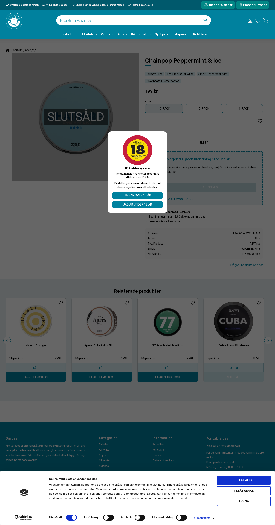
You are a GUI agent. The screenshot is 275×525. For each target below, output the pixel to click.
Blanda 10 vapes (255, 5)
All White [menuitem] (87, 34)
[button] (258, 20)
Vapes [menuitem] (105, 34)
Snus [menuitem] (120, 34)
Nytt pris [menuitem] (161, 34)
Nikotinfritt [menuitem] (139, 34)
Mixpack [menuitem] (180, 34)
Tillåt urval (244, 490)
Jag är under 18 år (137, 204)
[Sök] (206, 20)
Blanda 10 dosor (221, 5)
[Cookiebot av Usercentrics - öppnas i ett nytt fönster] (24, 518)
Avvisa (244, 501)
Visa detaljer (202, 517)
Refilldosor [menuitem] (201, 34)
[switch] (108, 518)
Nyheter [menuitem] (68, 34)
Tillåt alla (244, 480)
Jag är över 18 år (137, 195)
